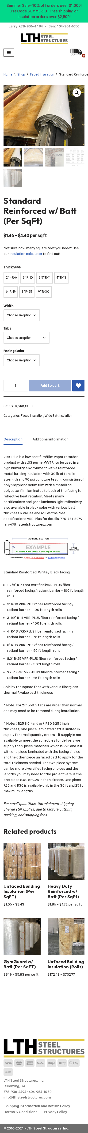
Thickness (12, 267)
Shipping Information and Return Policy (37, 1106)
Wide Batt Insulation (58, 415)
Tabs (7, 328)
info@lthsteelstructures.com (27, 1097)
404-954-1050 (68, 26)
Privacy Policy (55, 1112)
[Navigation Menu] (9, 53)
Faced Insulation (42, 74)
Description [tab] (13, 439)
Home (8, 74)
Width (9, 306)
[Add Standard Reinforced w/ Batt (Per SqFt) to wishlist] (78, 385)
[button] (77, 92)
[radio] (11, 278)
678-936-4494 (31, 26)
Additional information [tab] (51, 439)
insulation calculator (26, 254)
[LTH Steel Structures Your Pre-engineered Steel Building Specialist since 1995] (44, 38)
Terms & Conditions (20, 1112)
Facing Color (14, 351)
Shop (21, 74)
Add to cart (50, 385)
